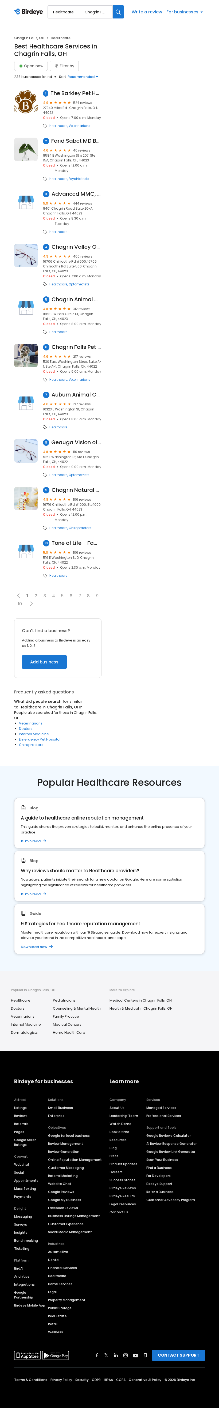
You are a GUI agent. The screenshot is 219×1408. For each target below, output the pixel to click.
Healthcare (58, 126)
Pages (19, 1132)
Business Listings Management (74, 1216)
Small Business (60, 1107)
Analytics (21, 1276)
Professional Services (163, 1115)
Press (114, 1156)
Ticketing (21, 1248)
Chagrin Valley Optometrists (76, 247)
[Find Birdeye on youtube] (135, 1355)
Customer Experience (66, 1224)
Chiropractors (80, 528)
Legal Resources (123, 1204)
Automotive (58, 1252)
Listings (20, 1107)
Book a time (119, 1132)
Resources (118, 1140)
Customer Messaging (66, 1167)
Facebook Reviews (63, 1208)
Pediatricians (64, 1000)
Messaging (23, 1216)
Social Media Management (70, 1232)
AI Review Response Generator (171, 1143)
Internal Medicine (34, 734)
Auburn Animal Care (76, 394)
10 (20, 604)
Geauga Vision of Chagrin (76, 442)
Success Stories (122, 1180)
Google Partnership (23, 1295)
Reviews (21, 1115)
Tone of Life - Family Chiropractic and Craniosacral (76, 543)
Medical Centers (67, 1024)
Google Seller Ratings (25, 1142)
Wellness (55, 1332)
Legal (52, 1292)
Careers (116, 1172)
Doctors (26, 728)
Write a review (147, 12)
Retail (52, 1324)
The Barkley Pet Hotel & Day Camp (75, 93)
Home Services (60, 1284)
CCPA (121, 1379)
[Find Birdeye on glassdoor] (145, 1355)
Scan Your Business (162, 1159)
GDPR (96, 1379)
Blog (113, 1148)
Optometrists (79, 284)
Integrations (24, 1284)
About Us (117, 1107)
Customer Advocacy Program (170, 1200)
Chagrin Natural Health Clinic (76, 490)
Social (19, 1172)
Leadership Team (124, 1115)
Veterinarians (79, 126)
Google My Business (64, 1200)
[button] (31, 603)
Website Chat (59, 1183)
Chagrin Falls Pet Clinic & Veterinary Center (76, 347)
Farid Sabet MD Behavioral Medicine (76, 141)
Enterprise (56, 1115)
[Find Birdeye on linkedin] (116, 1355)
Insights (21, 1232)
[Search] (118, 11)
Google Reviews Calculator (168, 1135)
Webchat (21, 1164)
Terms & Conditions (30, 1379)
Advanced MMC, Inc (77, 194)
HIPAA (108, 1379)
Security (82, 1379)
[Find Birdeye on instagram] (125, 1355)
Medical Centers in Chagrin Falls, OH (141, 1000)
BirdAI (18, 1268)
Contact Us (119, 1212)
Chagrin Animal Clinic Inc (76, 299)
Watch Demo (120, 1124)
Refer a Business (160, 1192)
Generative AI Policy (145, 1379)
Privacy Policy (61, 1379)
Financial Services (62, 1268)
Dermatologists (24, 1032)
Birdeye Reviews (123, 1188)
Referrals (21, 1124)
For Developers (158, 1175)
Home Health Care (69, 1032)
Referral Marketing (63, 1175)
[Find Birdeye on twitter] (106, 1355)
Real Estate (57, 1316)
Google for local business (69, 1135)
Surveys (20, 1224)
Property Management (66, 1300)
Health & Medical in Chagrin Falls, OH (141, 1008)
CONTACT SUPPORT (178, 1355)
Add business (44, 662)
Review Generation (63, 1151)
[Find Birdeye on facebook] (97, 1355)
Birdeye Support (159, 1183)
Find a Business (159, 1167)
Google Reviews (61, 1192)
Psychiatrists (79, 179)
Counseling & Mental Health (77, 1008)
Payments (22, 1196)
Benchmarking (26, 1240)
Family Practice (66, 1016)
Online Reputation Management (75, 1159)
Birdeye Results (122, 1196)
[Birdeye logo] (29, 12)
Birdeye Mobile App (29, 1305)
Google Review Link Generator (170, 1151)
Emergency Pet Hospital (39, 739)
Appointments (26, 1180)
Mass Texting (25, 1188)
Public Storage (60, 1308)
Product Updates (123, 1164)
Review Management (65, 1143)
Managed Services (161, 1107)
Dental (53, 1260)
